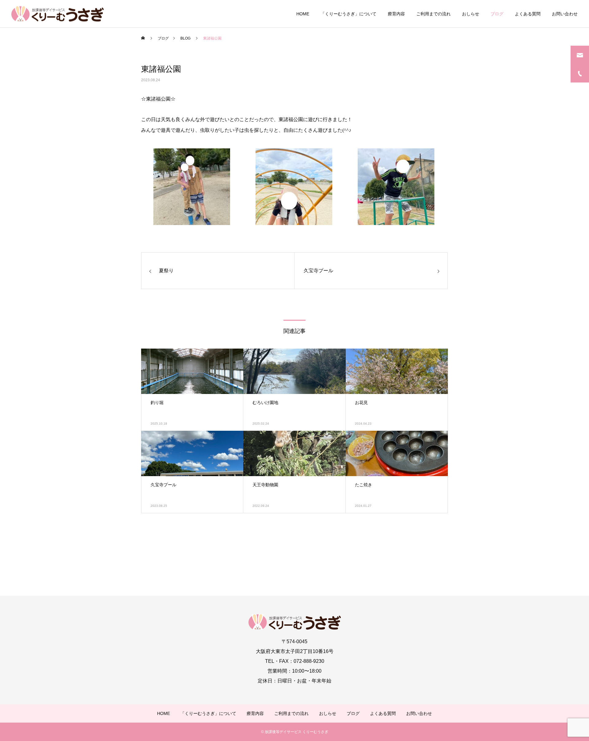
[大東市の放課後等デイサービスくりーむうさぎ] (57, 13)
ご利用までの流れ (433, 13)
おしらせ (470, 13)
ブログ (497, 13)
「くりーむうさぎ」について (348, 13)
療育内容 (396, 13)
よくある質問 (528, 13)
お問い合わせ (565, 13)
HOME (302, 13)
